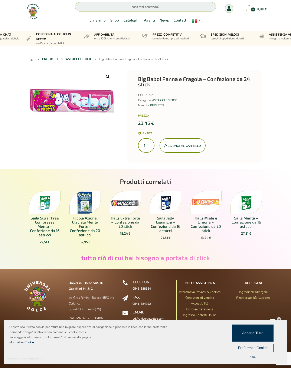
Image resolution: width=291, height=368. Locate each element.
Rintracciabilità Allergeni (253, 298)
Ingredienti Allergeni (253, 292)
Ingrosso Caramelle (199, 309)
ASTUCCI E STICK (164, 100)
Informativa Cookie (21, 342)
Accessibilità (199, 303)
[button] (108, 77)
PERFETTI (157, 105)
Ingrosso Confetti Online (199, 315)
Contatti (180, 20)
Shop (114, 20)
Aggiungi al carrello (182, 145)
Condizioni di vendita (199, 298)
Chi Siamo (97, 20)
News (164, 20)
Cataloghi (131, 20)
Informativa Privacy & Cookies (199, 292)
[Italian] (196, 22)
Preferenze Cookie (253, 348)
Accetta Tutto (252, 333)
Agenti (149, 20)
